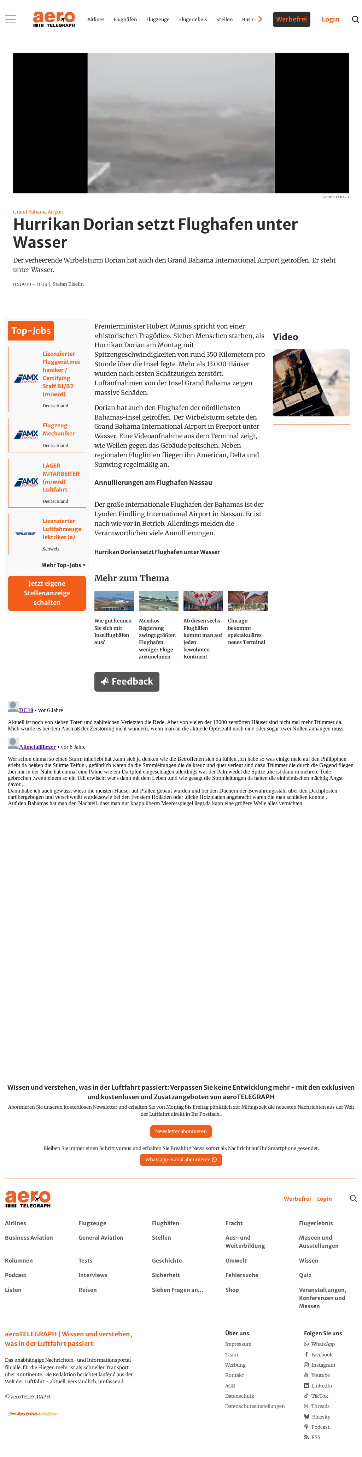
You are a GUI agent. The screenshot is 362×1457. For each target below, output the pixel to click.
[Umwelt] (254, 1261)
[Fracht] (254, 1224)
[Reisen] (107, 1298)
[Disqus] (181, 786)
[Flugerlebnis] (328, 1224)
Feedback (132, 681)
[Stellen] (181, 1242)
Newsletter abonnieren (181, 1131)
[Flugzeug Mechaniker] (47, 435)
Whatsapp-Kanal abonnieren (178, 1160)
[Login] (324, 1199)
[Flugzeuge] (107, 1224)
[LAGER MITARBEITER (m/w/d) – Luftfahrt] (47, 483)
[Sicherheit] (181, 1275)
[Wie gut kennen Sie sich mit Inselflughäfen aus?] (114, 628)
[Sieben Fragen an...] (181, 1298)
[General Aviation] (107, 1242)
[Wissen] (328, 1261)
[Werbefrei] (297, 1199)
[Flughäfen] (181, 1224)
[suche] (355, 19)
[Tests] (107, 1261)
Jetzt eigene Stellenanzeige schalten (47, 593)
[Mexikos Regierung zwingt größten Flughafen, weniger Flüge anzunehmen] (159, 628)
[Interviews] (107, 1275)
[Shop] (254, 1298)
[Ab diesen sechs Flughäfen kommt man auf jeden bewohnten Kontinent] (203, 628)
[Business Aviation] (34, 1242)
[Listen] (34, 1298)
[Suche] (353, 1198)
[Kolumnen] (34, 1261)
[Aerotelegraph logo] (54, 19)
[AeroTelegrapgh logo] (28, 1199)
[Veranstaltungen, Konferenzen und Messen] (328, 1298)
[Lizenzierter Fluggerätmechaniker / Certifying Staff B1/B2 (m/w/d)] (47, 379)
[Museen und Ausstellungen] (328, 1242)
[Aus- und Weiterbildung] (254, 1242)
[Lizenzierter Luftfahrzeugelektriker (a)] (47, 534)
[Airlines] (34, 1224)
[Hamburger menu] (10, 19)
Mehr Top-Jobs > (63, 565)
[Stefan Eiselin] (68, 284)
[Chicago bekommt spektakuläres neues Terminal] (248, 628)
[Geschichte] (181, 1261)
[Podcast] (34, 1275)
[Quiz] (328, 1275)
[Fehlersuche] (254, 1275)
